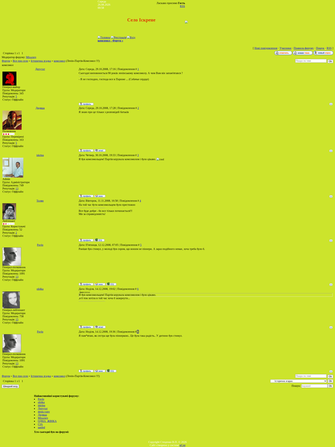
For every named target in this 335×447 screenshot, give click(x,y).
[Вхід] (131, 37)
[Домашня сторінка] (99, 195)
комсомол (59, 60)
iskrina (40, 155)
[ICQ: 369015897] (111, 283)
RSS (182, 6)
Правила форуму (304, 48)
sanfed (41, 427)
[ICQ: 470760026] (99, 239)
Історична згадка (41, 60)
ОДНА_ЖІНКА (47, 421)
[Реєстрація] (118, 37)
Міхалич (31, 57)
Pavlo (40, 244)
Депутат (40, 69)
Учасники (285, 48)
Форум (6, 60)
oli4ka (40, 288)
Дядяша (40, 108)
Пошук (320, 48)
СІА (40, 424)
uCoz (182, 445)
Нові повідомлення (265, 48)
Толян (40, 200)
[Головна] (104, 37)
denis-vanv (44, 411)
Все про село (20, 60)
